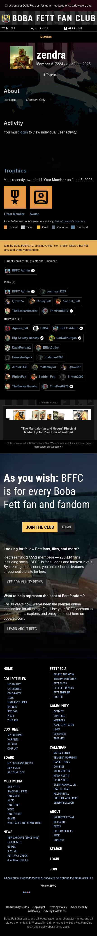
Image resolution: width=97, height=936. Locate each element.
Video (10, 809)
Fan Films (13, 805)
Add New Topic (16, 772)
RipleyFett (44, 301)
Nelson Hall (61, 793)
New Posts (13, 767)
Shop (57, 835)
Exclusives (14, 842)
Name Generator (64, 725)
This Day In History (65, 679)
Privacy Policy (58, 907)
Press (57, 826)
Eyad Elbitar (61, 789)
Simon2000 (75, 376)
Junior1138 (19, 367)
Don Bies (59, 766)
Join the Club (40, 527)
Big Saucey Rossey (25, 338)
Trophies (50, 74)
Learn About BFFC (22, 629)
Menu (10, 28)
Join (53, 869)
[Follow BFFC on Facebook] (26, 895)
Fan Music (13, 796)
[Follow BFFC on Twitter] (41, 895)
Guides (11, 846)
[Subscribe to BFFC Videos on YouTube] (55, 895)
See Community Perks (25, 582)
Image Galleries (17, 791)
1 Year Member (14, 214)
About (55, 812)
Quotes (58, 697)
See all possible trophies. (70, 221)
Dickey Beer (61, 780)
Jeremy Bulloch (64, 802)
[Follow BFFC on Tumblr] (48, 895)
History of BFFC (63, 831)
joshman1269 (56, 291)
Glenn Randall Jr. (65, 784)
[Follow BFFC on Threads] (63, 895)
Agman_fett (20, 328)
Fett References (64, 688)
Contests (59, 716)
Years (10, 716)
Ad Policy (34, 911)
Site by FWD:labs (55, 911)
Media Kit (59, 821)
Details (12, 744)
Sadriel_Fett (71, 301)
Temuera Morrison (65, 757)
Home (8, 669)
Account (74, 28)
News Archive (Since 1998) (23, 837)
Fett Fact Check (17, 855)
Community (59, 706)
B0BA (44, 328)
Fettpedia (58, 669)
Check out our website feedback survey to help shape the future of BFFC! (48, 878)
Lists (10, 697)
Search (41, 28)
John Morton (62, 771)
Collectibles (15, 679)
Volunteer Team (64, 817)
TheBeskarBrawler (24, 311)
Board (9, 757)
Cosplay (12, 748)
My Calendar (62, 753)
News (8, 832)
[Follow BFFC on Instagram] (34, 895)
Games (11, 818)
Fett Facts (60, 683)
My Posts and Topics (20, 763)
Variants (12, 739)
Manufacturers (17, 702)
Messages (60, 734)
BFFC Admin (21, 270)
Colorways (14, 693)
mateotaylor (48, 367)
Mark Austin (61, 775)
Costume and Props (66, 798)
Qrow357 (18, 301)
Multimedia (13, 781)
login (23, 132)
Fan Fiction (14, 814)
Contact (59, 840)
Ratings (12, 706)
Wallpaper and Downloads (24, 823)
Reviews (12, 711)
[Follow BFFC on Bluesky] (70, 895)
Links (57, 729)
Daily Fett (13, 787)
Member (43, 64)
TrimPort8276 (59, 311)
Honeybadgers (22, 357)
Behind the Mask (64, 674)
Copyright (38, 907)
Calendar (58, 747)
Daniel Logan (62, 762)
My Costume (14, 735)
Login (66, 527)
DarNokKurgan (66, 338)
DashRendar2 (21, 347)
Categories (14, 688)
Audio (10, 800)
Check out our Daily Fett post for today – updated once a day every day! (48, 5)
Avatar (34, 214)
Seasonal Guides (17, 860)
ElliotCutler (51, 347)
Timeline (12, 720)
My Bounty (14, 684)
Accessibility (79, 907)
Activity (59, 711)
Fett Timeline (62, 692)
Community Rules (17, 907)
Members (46, 37)
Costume (11, 729)
